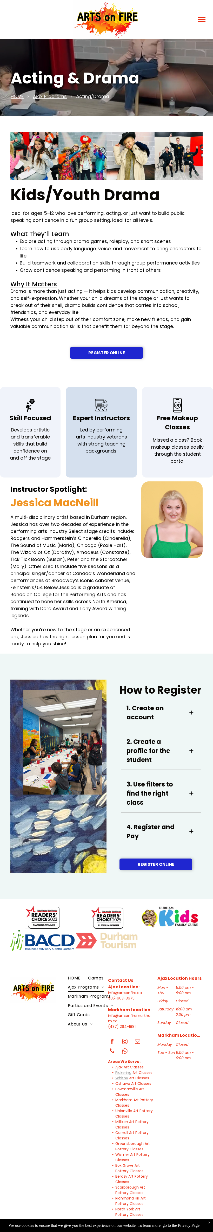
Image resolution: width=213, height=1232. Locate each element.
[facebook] (112, 1042)
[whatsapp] (125, 1051)
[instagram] (125, 1042)
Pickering (123, 1072)
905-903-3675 (121, 998)
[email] (138, 1042)
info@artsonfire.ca (125, 992)
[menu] (201, 19)
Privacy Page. (189, 1225)
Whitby (121, 1078)
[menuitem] (74, 977)
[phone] (112, 1051)
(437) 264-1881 (122, 1026)
